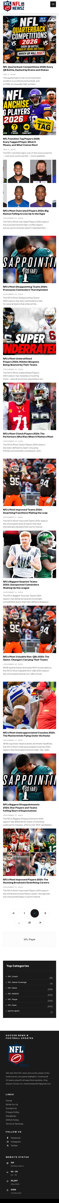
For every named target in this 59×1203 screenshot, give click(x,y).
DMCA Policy (12, 1120)
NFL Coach (13, 976)
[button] (53, 4)
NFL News (12, 988)
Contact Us (11, 1108)
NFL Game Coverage (17, 982)
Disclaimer (11, 1116)
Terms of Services (14, 1124)
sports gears (14, 1011)
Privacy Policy (12, 1112)
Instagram (16, 1142)
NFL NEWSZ (13, 994)
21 (29, 922)
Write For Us (12, 1104)
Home (9, 1100)
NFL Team (12, 1005)
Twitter (14, 1145)
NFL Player (12, 999)
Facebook (15, 1138)
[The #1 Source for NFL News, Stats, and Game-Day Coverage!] (13, 6)
